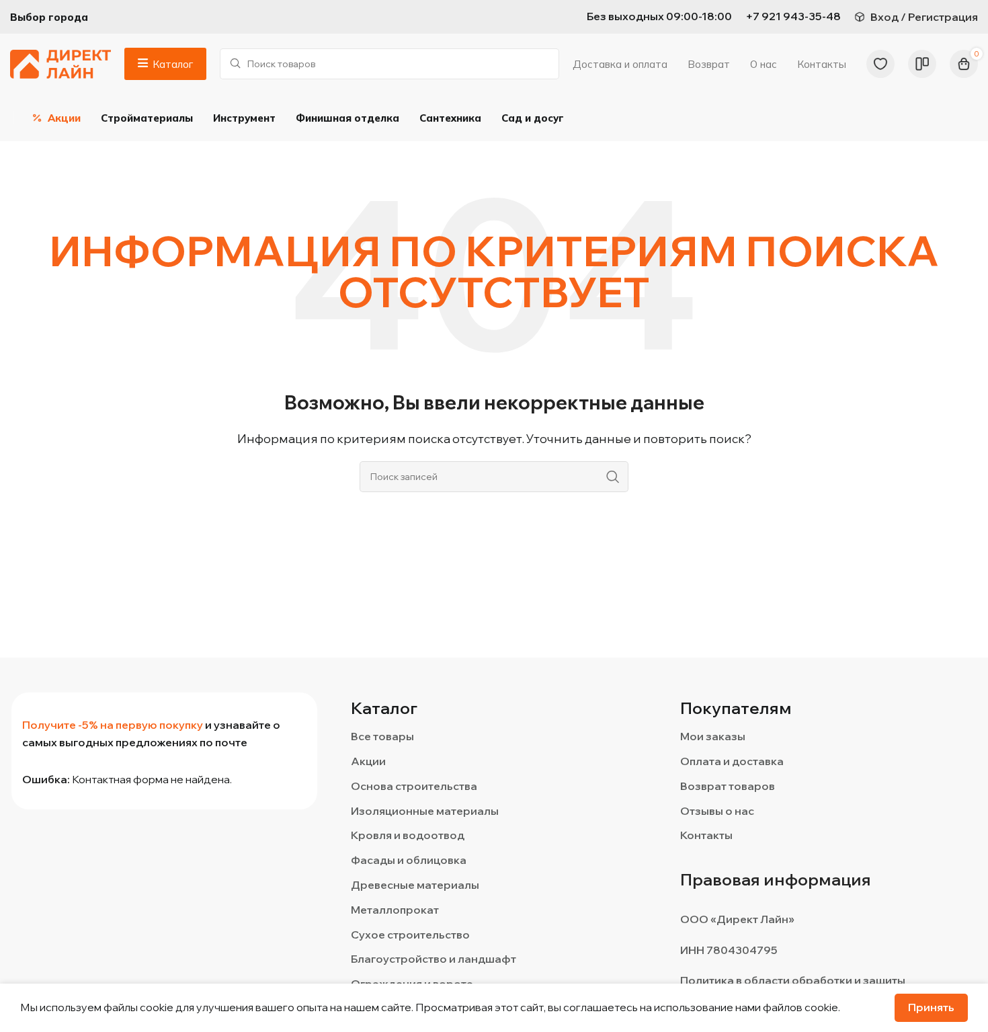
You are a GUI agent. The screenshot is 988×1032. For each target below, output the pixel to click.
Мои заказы (712, 736)
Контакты (706, 835)
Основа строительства (414, 786)
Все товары (382, 736)
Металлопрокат (395, 909)
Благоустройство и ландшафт (433, 958)
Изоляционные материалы (425, 811)
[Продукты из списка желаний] (880, 63)
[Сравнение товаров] (922, 63)
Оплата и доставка (732, 761)
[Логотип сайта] (60, 62)
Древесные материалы (415, 884)
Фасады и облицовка (408, 860)
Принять (931, 1007)
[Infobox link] (793, 17)
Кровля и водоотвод (407, 835)
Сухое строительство (410, 934)
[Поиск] (613, 476)
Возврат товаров (727, 786)
